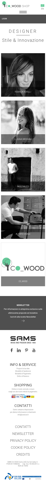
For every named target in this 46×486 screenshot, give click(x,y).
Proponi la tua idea (23, 369)
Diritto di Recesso (23, 376)
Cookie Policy (23, 448)
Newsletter (23, 434)
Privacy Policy (23, 441)
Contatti (23, 427)
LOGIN (4, 19)
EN (42, 8)
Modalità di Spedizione (23, 371)
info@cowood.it (23, 415)
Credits (23, 454)
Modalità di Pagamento (23, 374)
